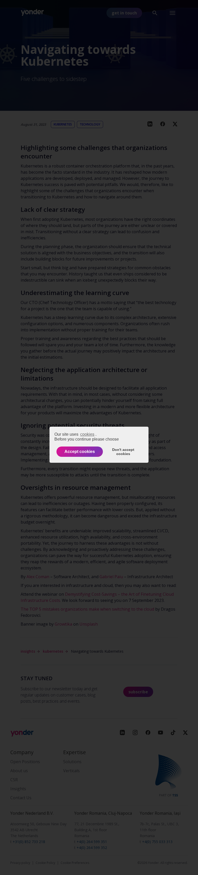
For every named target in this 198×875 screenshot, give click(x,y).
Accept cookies (79, 451)
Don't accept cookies (123, 452)
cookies (87, 434)
